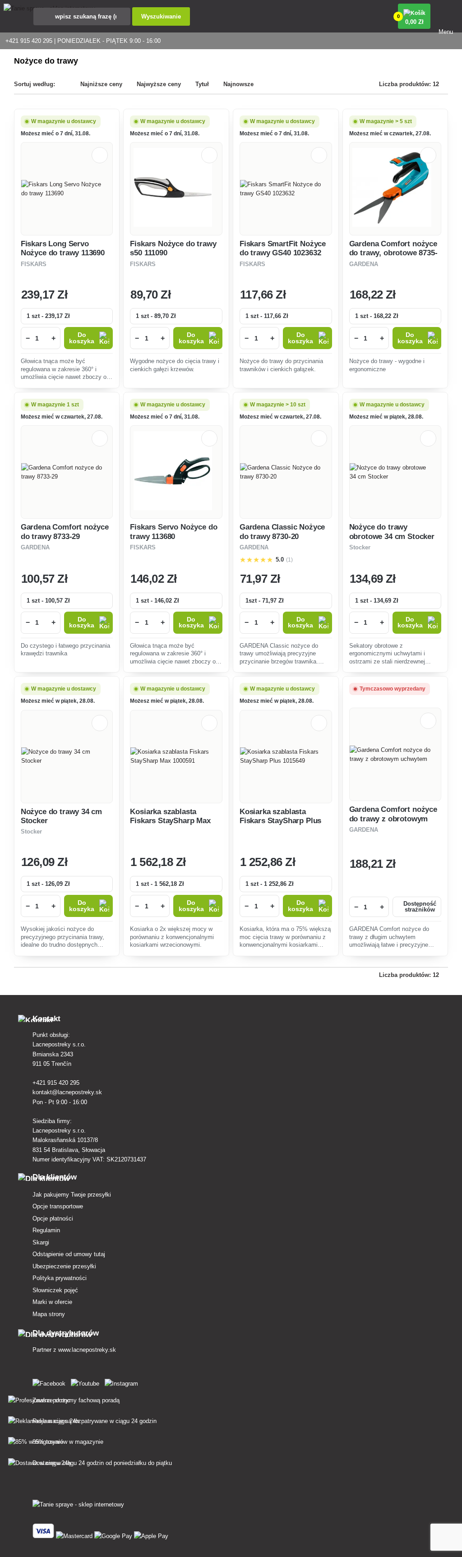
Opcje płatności (52, 1218)
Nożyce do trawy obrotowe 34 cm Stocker (391, 531)
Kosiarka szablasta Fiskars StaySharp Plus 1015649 (280, 820)
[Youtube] (87, 1381)
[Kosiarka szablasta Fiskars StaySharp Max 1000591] (176, 756)
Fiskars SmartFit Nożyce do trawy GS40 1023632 (283, 248)
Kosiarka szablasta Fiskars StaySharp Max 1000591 (170, 820)
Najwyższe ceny (159, 84)
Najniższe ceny (101, 84)
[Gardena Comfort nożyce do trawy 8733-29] (67, 472)
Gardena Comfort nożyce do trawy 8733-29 (65, 531)
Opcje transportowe (57, 1206)
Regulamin (46, 1230)
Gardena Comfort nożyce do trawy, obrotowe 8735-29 (393, 253)
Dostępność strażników (419, 907)
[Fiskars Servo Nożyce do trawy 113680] (176, 472)
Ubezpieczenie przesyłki (64, 1266)
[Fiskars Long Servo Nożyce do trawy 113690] (67, 189)
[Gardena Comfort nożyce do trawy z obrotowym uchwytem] (395, 755)
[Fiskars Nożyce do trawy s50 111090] (176, 189)
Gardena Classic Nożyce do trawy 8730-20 (282, 531)
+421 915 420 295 (55, 1082)
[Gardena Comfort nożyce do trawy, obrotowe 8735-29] (395, 189)
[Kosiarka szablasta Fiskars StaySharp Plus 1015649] (286, 756)
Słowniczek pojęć (55, 1290)
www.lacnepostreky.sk (87, 1349)
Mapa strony (48, 1314)
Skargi (40, 1242)
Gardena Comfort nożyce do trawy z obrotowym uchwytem (393, 818)
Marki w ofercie (52, 1302)
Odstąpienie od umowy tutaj (68, 1254)
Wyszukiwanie (161, 16)
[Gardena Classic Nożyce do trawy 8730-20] (286, 472)
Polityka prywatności (59, 1278)
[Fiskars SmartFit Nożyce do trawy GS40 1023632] (286, 189)
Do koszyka (81, 338)
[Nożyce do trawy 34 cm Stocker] (66, 756)
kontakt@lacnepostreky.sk (67, 1092)
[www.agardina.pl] (50, 1381)
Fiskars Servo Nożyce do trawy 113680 (173, 531)
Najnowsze (238, 84)
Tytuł (202, 84)
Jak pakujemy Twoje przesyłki (71, 1194)
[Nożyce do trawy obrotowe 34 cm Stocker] (395, 472)
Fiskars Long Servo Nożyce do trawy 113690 (63, 248)
